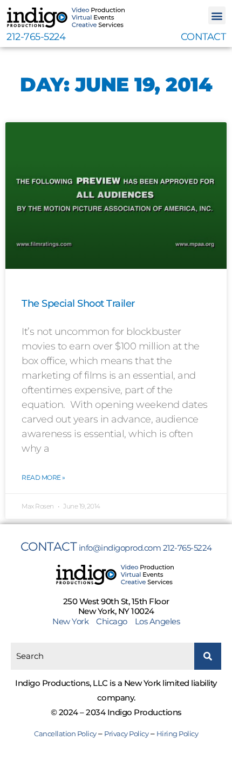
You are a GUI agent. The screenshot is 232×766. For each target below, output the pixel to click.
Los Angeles (157, 621)
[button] (217, 15)
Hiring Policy (177, 733)
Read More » (43, 477)
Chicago (111, 621)
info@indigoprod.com (120, 548)
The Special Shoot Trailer (78, 303)
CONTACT (203, 37)
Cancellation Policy (65, 733)
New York (73, 621)
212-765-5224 (35, 37)
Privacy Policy (126, 733)
